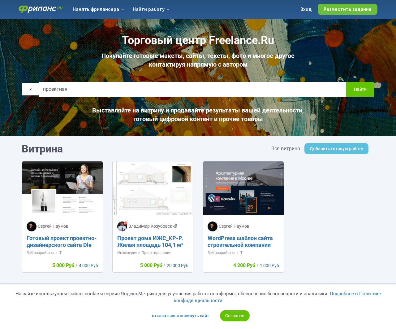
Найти (360, 89)
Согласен (234, 315)
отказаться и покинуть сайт (180, 315)
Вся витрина (285, 148)
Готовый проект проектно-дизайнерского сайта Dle (62, 241)
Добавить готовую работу (336, 148)
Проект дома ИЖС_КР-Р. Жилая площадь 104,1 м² (150, 241)
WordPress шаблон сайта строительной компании (240, 241)
